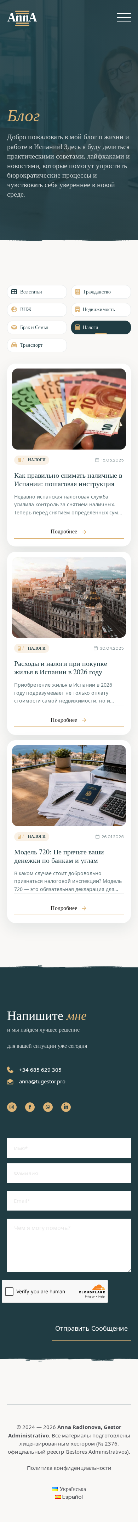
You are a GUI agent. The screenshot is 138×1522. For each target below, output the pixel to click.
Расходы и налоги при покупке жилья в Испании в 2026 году (60, 667)
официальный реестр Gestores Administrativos (67, 1451)
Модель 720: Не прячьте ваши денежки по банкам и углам (59, 856)
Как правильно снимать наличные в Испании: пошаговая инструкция (68, 479)
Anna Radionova (79, 1426)
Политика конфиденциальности (69, 1467)
